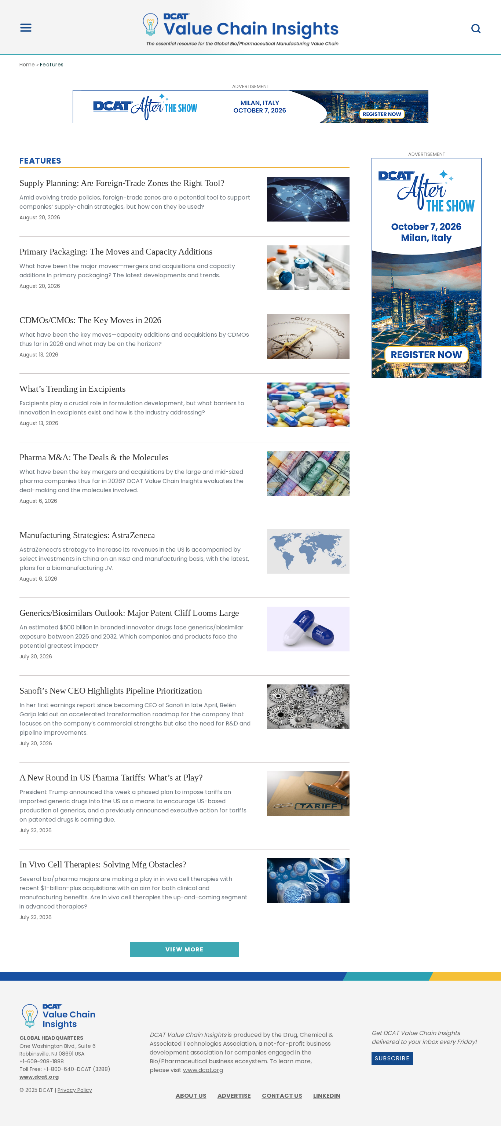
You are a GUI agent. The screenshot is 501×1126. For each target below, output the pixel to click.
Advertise (234, 1096)
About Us (191, 1096)
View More (184, 949)
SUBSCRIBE (392, 1058)
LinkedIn (326, 1096)
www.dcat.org (39, 1077)
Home (27, 64)
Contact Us (282, 1096)
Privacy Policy (75, 1090)
